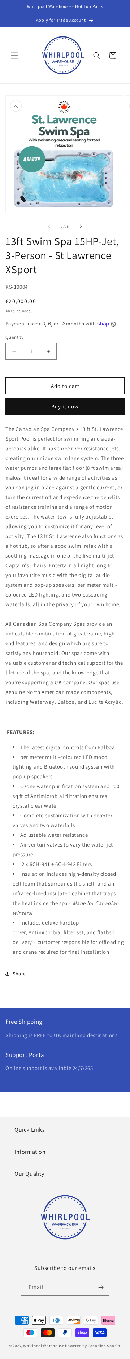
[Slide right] (81, 226)
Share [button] (19, 973)
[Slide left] (49, 226)
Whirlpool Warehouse (43, 1345)
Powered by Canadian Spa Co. (93, 1345)
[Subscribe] (101, 1287)
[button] (14, 56)
